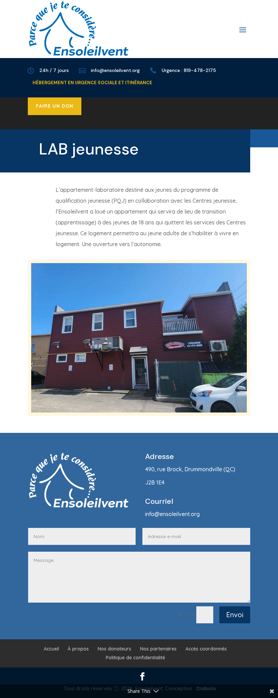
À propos (78, 649)
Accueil (51, 649)
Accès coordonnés (206, 649)
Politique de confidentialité (135, 658)
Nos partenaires (158, 649)
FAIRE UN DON (54, 106)
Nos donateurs (114, 649)
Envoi (234, 614)
